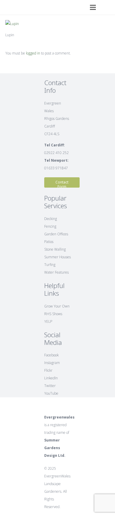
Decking (50, 218)
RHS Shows (53, 313)
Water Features (56, 272)
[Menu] (92, 7)
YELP (48, 321)
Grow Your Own (57, 306)
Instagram (52, 362)
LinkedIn (51, 378)
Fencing (50, 226)
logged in (33, 53)
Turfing (49, 264)
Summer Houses (57, 256)
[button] (109, 7)
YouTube (51, 393)
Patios (48, 241)
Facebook (51, 355)
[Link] (7, 7)
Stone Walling (55, 249)
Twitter (50, 385)
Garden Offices (56, 233)
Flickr (48, 370)
